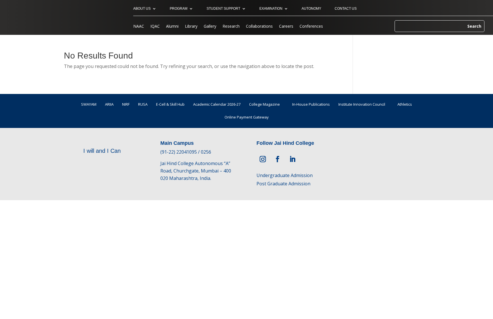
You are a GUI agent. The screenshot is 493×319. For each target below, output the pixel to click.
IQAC (155, 26)
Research (231, 26)
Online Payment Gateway (247, 117)
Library (191, 26)
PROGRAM (178, 9)
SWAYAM (88, 104)
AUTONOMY (311, 9)
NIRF (126, 104)
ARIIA (109, 104)
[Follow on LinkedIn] (292, 159)
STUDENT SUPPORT (223, 9)
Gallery (210, 26)
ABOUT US (142, 9)
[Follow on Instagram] (262, 159)
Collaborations (259, 26)
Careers (286, 26)
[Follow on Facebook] (277, 159)
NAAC (138, 26)
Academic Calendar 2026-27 (217, 104)
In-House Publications (311, 104)
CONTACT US (346, 9)
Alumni (172, 26)
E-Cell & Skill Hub (170, 104)
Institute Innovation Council (361, 104)
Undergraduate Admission (284, 175)
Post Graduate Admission (283, 183)
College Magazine (264, 104)
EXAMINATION (270, 9)
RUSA (143, 104)
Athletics (404, 104)
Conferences (311, 26)
